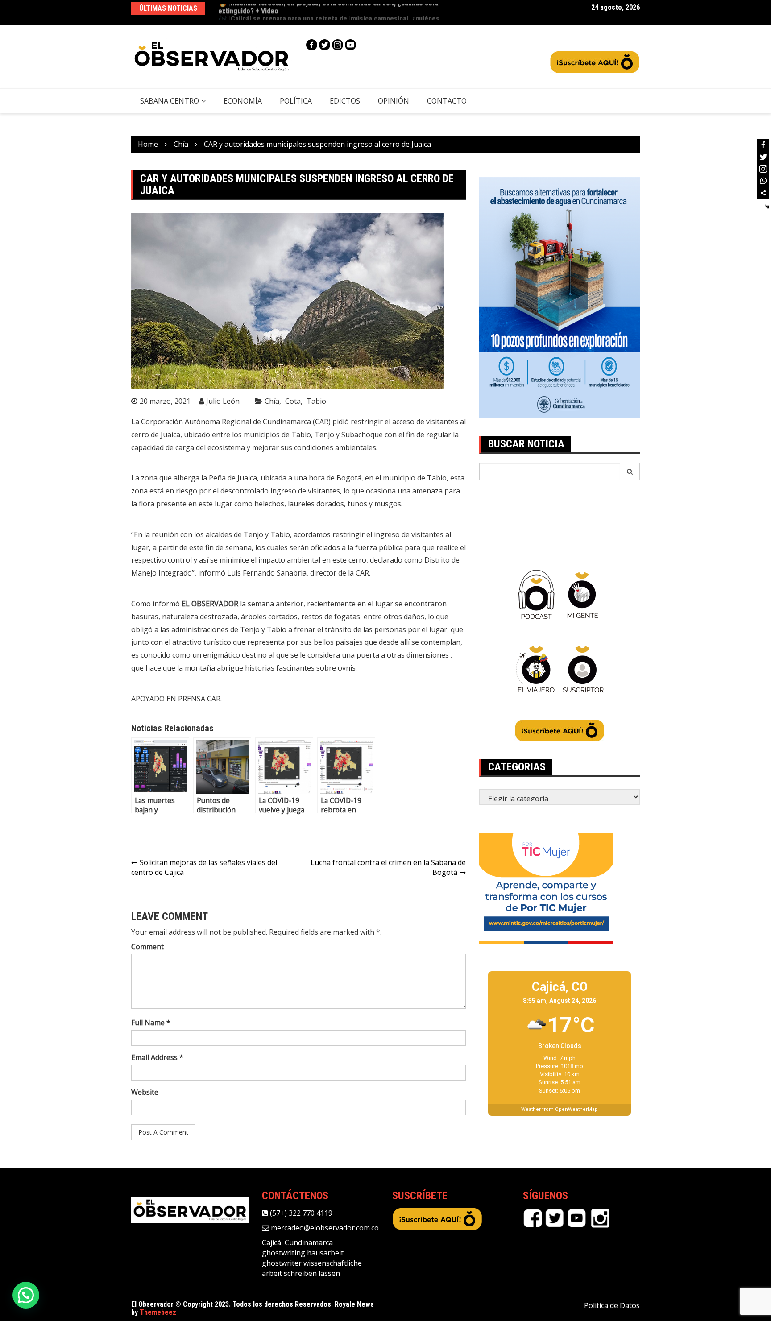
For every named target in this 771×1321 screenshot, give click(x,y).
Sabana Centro (169, 101)
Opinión (393, 101)
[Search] (630, 471)
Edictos (345, 101)
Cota (293, 401)
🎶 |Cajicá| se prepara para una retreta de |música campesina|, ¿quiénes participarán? (328, 12)
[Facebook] (311, 44)
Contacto (447, 101)
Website (144, 1092)
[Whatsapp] (763, 181)
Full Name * (150, 1022)
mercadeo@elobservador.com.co (324, 1228)
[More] (763, 193)
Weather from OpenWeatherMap (559, 1109)
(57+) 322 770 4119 (300, 1213)
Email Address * (157, 1057)
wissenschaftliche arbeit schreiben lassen (312, 1268)
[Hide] (767, 207)
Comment (147, 947)
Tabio (316, 401)
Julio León (223, 401)
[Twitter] (324, 44)
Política (296, 101)
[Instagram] (337, 44)
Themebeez (158, 1312)
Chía (272, 401)
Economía (243, 101)
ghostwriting (283, 1253)
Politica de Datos (612, 1305)
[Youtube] (350, 44)
